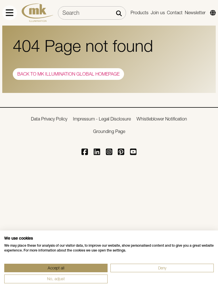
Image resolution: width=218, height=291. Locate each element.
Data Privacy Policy (49, 118)
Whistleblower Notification (162, 118)
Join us (158, 12)
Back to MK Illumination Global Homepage (68, 74)
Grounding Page (109, 131)
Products (139, 12)
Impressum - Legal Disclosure (102, 118)
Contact (175, 12)
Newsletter (195, 12)
